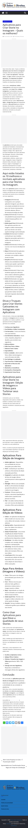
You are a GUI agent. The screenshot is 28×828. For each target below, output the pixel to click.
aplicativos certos (14, 700)
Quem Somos (4, 806)
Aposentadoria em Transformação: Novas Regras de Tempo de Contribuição (13, 766)
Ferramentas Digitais (7, 21)
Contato (3, 799)
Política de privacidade (7, 802)
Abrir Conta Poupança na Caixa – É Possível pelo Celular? (12, 761)
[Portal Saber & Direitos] (3, 13)
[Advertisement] (14, 53)
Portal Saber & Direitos (19, 36)
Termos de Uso (5, 809)
